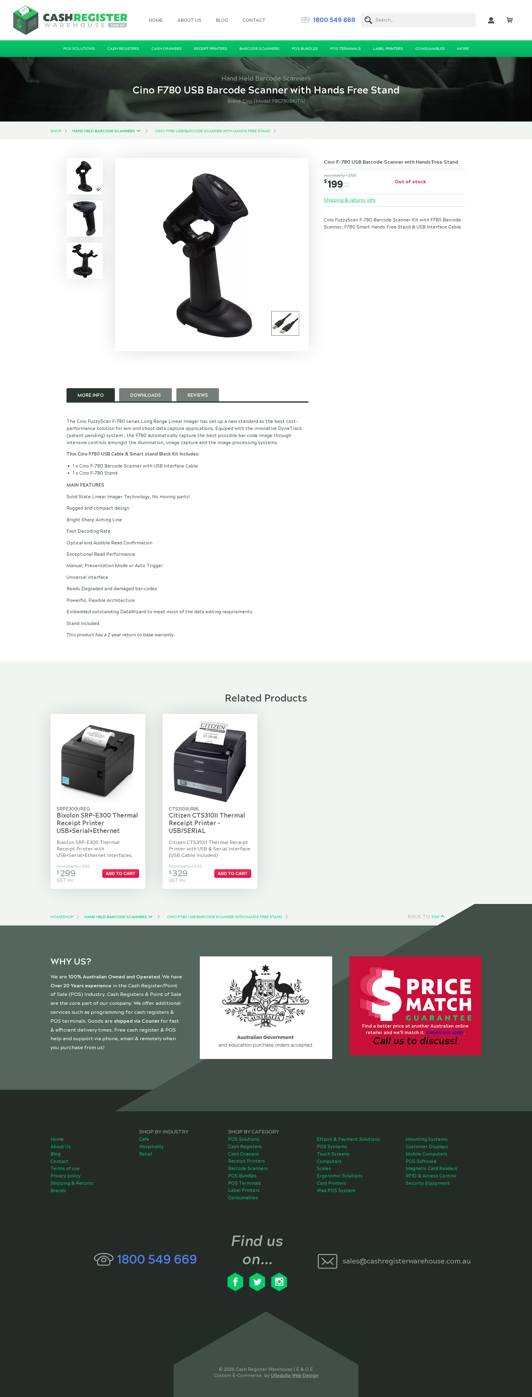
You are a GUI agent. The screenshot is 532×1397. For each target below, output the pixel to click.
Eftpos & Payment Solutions (348, 1139)
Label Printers (244, 1190)
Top (435, 917)
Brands (58, 1190)
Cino (247, 101)
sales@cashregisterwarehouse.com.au (407, 1261)
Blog (222, 20)
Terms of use (65, 1168)
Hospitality (151, 1146)
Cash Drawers (243, 1154)
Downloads (145, 395)
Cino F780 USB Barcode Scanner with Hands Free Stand (212, 131)
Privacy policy (65, 1176)
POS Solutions (244, 1139)
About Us (189, 20)
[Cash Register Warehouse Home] (70, 20)
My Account (491, 20)
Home (156, 20)
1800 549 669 (334, 20)
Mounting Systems (427, 1139)
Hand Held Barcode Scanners (103, 131)
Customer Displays (427, 1146)
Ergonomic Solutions (340, 1176)
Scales (324, 1168)
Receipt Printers (246, 1161)
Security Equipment (428, 1183)
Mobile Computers (426, 1154)
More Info (91, 395)
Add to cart (120, 873)
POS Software (421, 1161)
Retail (145, 1154)
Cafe (144, 1139)
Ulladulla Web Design (294, 1375)
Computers (329, 1161)
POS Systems (332, 1146)
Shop (55, 131)
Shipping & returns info (350, 200)
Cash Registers (245, 1146)
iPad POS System (336, 1190)
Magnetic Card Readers (431, 1168)
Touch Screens (333, 1154)
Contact (254, 20)
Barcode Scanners (248, 1168)
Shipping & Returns (72, 1183)
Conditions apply (445, 1032)
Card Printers (331, 1183)
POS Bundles (242, 1176)
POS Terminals (244, 1183)
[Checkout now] (509, 20)
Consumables (243, 1197)
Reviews (197, 395)
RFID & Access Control (431, 1176)
